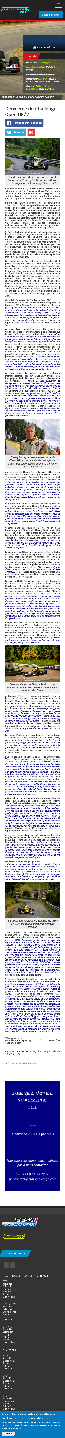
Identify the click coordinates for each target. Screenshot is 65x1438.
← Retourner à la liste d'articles (21, 1063)
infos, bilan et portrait (42, 1051)
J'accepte (8, 1433)
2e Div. (41, 81)
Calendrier (8, 1286)
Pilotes (6, 1294)
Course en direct (51, 15)
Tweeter (19, 132)
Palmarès (7, 1291)
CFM (40, 78)
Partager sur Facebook (27, 122)
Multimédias (9, 1297)
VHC (46, 78)
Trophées (34, 89)
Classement (8, 1360)
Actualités (7, 1283)
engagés (46, 62)
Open (40, 86)
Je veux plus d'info (11, 1428)
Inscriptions (31, 67)
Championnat (9, 1289)
